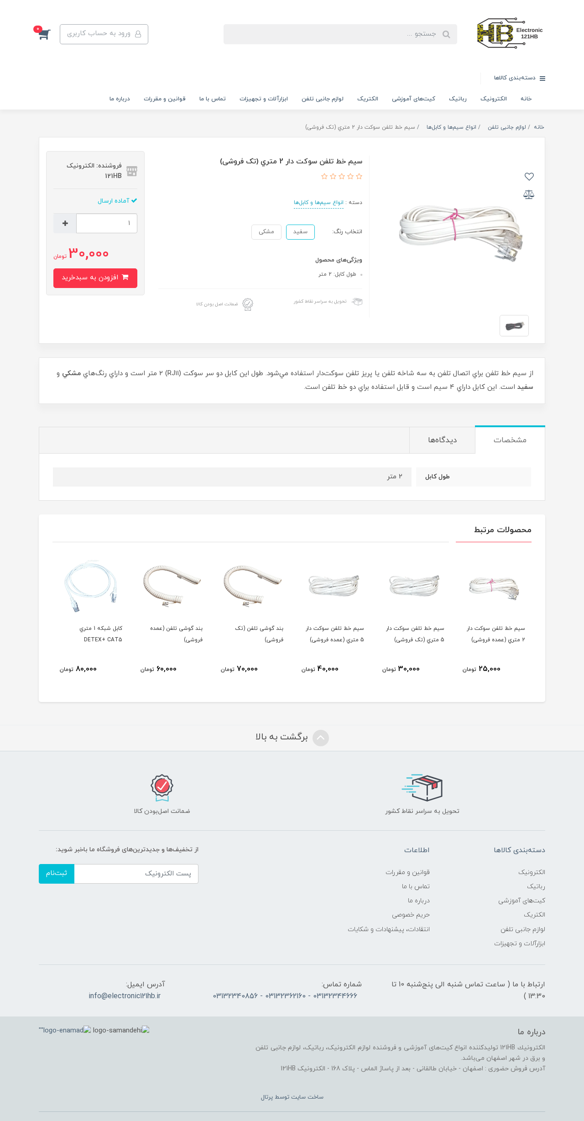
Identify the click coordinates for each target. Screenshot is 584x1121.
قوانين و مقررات (165, 99)
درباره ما (120, 99)
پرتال (267, 1097)
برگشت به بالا (283, 737)
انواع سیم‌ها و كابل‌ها (319, 202)
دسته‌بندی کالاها (515, 78)
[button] (49, 34)
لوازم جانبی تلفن (323, 99)
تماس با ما (212, 99)
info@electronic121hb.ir (125, 996)
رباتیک (458, 99)
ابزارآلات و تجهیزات (264, 99)
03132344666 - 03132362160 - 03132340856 (285, 996)
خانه (526, 99)
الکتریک (367, 99)
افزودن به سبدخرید (91, 278)
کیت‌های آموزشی (413, 99)
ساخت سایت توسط (298, 1097)
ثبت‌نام (56, 873)
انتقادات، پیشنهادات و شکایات (389, 929)
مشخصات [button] (510, 440)
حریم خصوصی (411, 915)
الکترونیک (493, 99)
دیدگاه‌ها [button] (442, 440)
